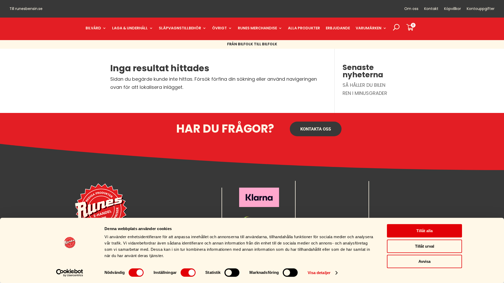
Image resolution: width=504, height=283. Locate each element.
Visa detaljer (319, 272)
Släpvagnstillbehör (180, 28)
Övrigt (219, 28)
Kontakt (431, 9)
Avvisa (424, 261)
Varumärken (368, 28)
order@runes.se (316, 192)
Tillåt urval (424, 246)
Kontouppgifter (481, 9)
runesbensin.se (29, 8)
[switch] (188, 272)
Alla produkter (304, 28)
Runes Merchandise (257, 28)
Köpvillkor (452, 9)
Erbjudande (338, 28)
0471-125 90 (313, 200)
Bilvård (93, 28)
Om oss (411, 9)
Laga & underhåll (130, 28)
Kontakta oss (315, 129)
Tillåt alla (424, 230)
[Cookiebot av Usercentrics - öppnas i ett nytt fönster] (70, 273)
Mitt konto (387, 192)
